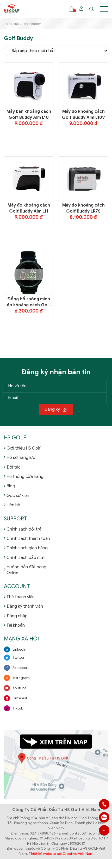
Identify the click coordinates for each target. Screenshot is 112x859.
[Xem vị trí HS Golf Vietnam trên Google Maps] (56, 764)
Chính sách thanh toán (28, 538)
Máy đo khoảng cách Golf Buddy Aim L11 (29, 208)
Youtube (20, 688)
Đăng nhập (17, 616)
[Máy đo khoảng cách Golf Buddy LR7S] (83, 179)
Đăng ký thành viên (25, 606)
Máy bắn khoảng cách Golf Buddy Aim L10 (29, 114)
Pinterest (20, 698)
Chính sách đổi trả (24, 529)
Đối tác (14, 467)
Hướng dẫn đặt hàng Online (26, 569)
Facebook (21, 667)
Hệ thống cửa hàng (25, 476)
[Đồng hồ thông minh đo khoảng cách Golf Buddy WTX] (29, 272)
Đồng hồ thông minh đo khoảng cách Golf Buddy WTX (29, 302)
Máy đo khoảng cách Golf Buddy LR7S (83, 208)
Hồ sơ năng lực (21, 457)
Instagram (21, 678)
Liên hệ (13, 505)
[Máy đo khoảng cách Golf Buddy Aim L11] (29, 179)
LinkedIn (19, 649)
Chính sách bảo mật (26, 557)
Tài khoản (16, 625)
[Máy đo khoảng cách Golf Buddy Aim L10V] (83, 85)
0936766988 (104, 817)
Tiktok (18, 708)
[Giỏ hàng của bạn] (71, 9)
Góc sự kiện (18, 495)
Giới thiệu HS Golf (24, 448)
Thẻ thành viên (21, 597)
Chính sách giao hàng (27, 548)
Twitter (18, 657)
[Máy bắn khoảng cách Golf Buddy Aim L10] (29, 85)
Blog (11, 486)
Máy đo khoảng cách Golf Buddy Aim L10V (83, 114)
